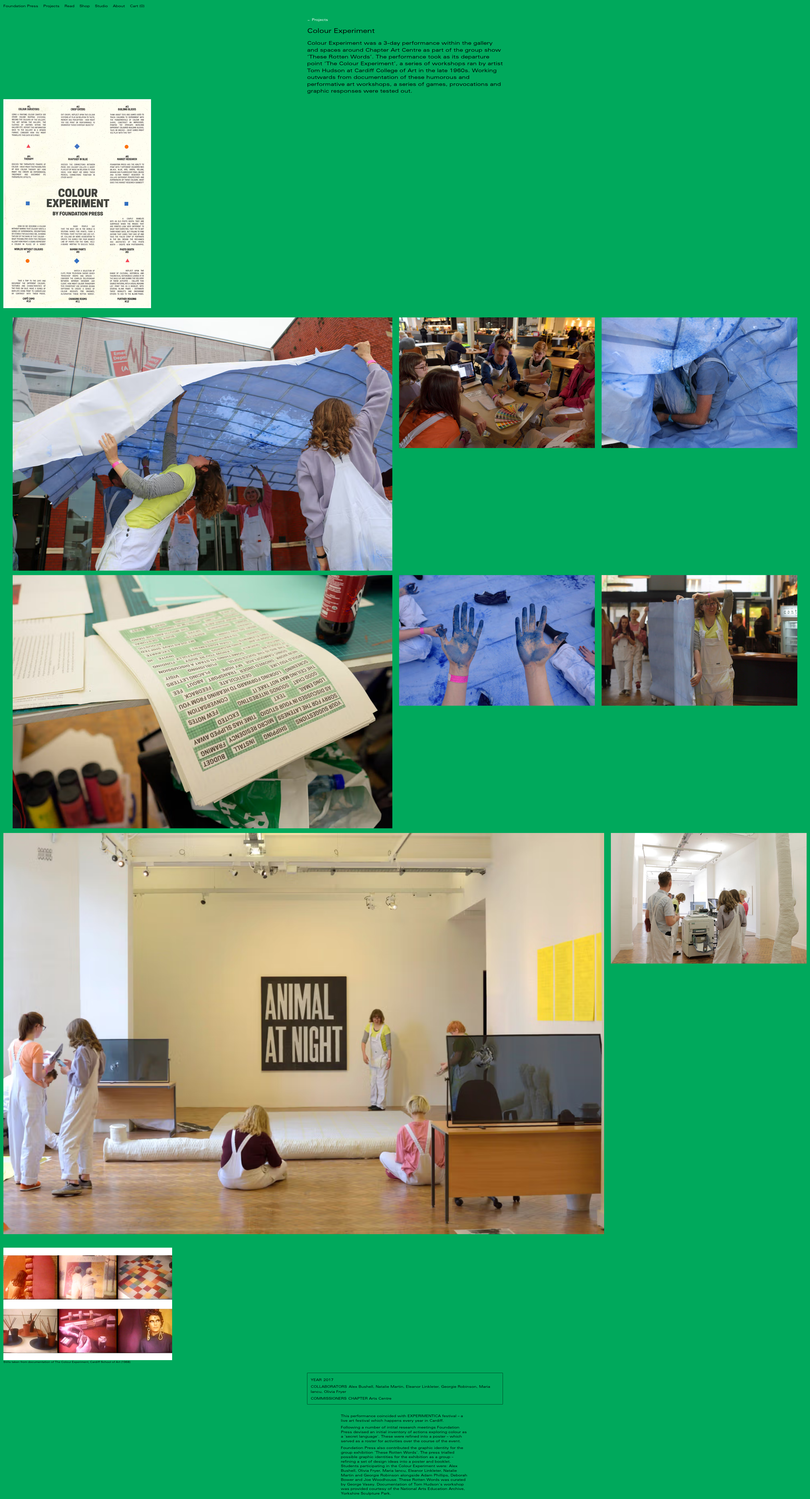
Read (69, 6)
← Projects (317, 20)
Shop (85, 6)
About (119, 6)
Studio (101, 6)
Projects (51, 6)
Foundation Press (20, 6)
